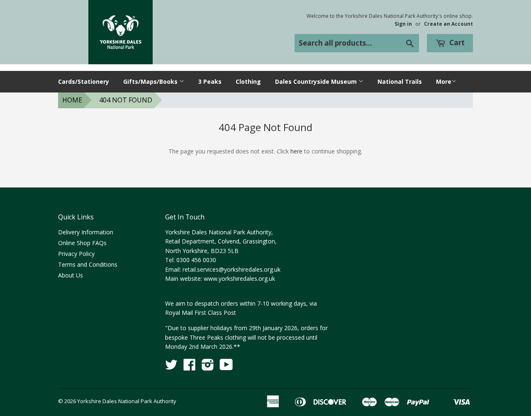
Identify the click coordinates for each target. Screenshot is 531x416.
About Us (70, 275)
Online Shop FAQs (82, 243)
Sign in (403, 23)
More (443, 81)
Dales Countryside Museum (316, 81)
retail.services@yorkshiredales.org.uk (231, 269)
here (296, 151)
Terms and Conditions (87, 264)
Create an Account (448, 23)
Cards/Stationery (83, 81)
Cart (456, 42)
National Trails (400, 81)
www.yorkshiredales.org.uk (239, 278)
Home (72, 100)
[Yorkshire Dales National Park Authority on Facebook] (189, 367)
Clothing (248, 81)
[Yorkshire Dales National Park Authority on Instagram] (208, 367)
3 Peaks (210, 81)
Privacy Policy (76, 254)
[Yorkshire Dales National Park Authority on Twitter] (171, 367)
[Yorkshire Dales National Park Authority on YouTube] (226, 367)
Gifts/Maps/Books (151, 81)
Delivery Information (85, 232)
